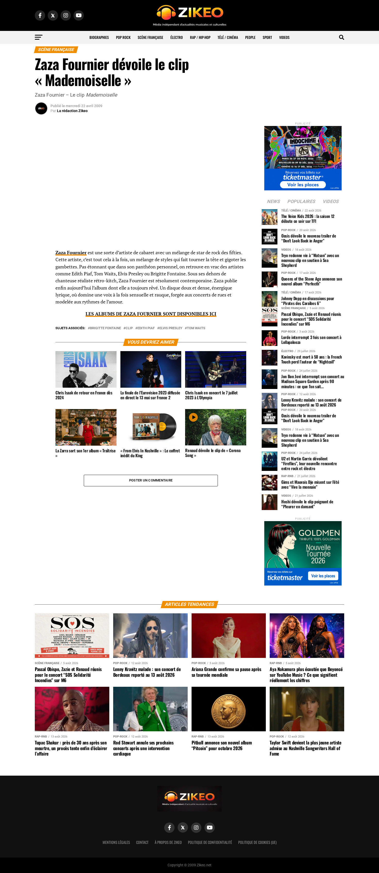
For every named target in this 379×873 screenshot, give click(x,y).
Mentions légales (116, 842)
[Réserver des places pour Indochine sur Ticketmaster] (303, 156)
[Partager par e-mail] (41, 291)
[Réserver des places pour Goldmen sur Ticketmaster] (303, 552)
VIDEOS (284, 37)
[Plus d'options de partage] (41, 304)
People (250, 37)
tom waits (196, 328)
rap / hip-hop (200, 37)
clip (129, 328)
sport (267, 37)
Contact (142, 842)
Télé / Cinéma (228, 37)
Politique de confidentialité (210, 842)
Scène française (150, 37)
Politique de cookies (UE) (257, 842)
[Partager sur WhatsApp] (41, 266)
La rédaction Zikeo (72, 111)
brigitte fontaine (105, 328)
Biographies (99, 37)
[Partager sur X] (41, 279)
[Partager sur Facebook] (41, 254)
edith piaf (146, 328)
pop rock (123, 37)
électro (176, 37)
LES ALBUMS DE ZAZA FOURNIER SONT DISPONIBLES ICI (151, 314)
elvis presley (170, 328)
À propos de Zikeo (168, 842)
